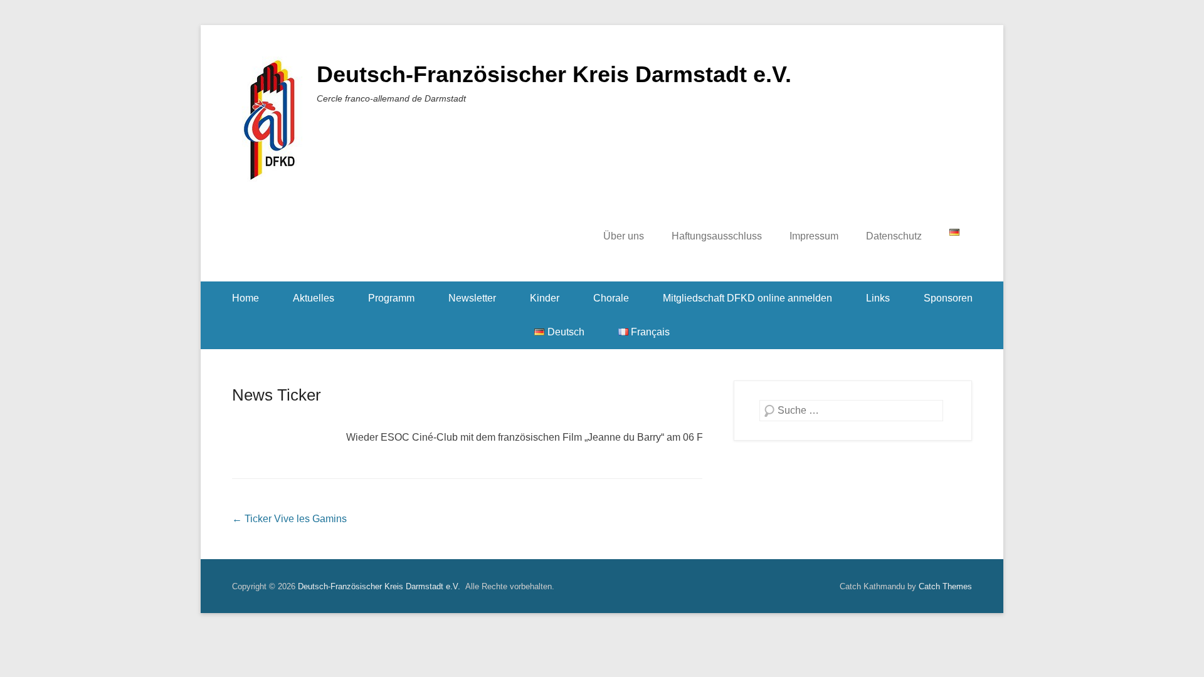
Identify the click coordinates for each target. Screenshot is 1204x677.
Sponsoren (948, 298)
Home (245, 298)
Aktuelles (313, 298)
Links (878, 298)
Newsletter (472, 298)
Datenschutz (894, 236)
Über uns (623, 236)
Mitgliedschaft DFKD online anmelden (747, 298)
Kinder (544, 298)
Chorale (611, 298)
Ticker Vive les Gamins (289, 518)
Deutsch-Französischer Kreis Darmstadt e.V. (554, 74)
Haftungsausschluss (717, 236)
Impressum (813, 236)
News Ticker (276, 395)
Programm (391, 298)
